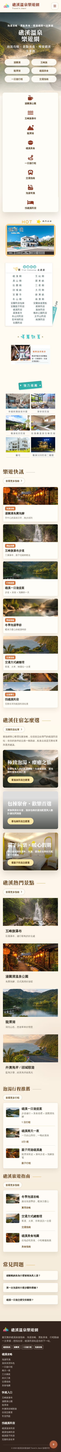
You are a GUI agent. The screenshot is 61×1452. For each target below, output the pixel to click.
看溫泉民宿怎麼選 (20, 779)
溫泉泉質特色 (8, 1363)
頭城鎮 (17, 289)
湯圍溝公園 (7, 1401)
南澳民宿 (40, 319)
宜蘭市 (17, 294)
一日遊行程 (17, 79)
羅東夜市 (17, 312)
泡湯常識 (6, 1359)
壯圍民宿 (17, 322)
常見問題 (6, 1416)
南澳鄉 (40, 299)
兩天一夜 (6, 1370)
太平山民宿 (40, 316)
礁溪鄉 (17, 276)
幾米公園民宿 (40, 312)
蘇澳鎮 (40, 294)
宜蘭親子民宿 (17, 306)
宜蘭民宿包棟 (17, 303)
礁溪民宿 (17, 309)
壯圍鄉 (17, 285)
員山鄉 (17, 280)
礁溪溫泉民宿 (8, 1428)
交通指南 (43, 79)
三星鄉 (40, 285)
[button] (10, 238)
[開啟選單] (54, 6)
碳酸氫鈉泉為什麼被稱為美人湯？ (23, 1275)
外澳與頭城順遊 (9, 1408)
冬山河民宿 (17, 316)
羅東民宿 (40, 306)
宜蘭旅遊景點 (40, 303)
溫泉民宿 (40, 309)
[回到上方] (53, 1444)
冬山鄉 (17, 299)
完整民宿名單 (12, 729)
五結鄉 (40, 276)
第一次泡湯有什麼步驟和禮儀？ (22, 1287)
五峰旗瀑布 (7, 1397)
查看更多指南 (12, 480)
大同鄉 (40, 289)
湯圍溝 (17, 62)
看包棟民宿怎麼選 (20, 821)
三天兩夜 (6, 1374)
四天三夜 (6, 1377)
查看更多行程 (12, 1097)
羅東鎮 (40, 280)
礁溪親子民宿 (8, 1435)
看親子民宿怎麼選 (20, 862)
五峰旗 (44, 62)
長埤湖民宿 (17, 319)
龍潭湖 (17, 70)
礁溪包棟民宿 (8, 1431)
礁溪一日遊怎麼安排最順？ (20, 1299)
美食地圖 (6, 1385)
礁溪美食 (43, 70)
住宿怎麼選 (7, 1412)
